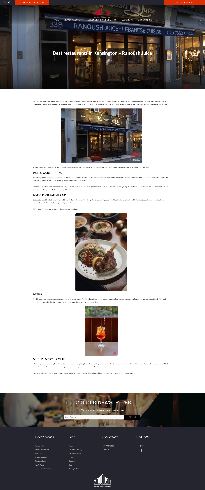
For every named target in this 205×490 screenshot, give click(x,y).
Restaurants (73, 20)
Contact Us (145, 20)
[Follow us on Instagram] (152, 446)
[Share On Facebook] (6, 485)
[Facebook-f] (9, 2)
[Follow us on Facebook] (152, 450)
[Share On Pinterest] (12, 485)
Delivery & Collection (102, 20)
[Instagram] (4, 2)
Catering (127, 20)
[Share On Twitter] (9, 485)
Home (56, 20)
